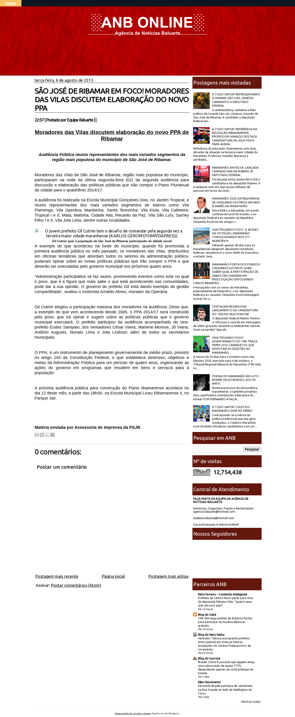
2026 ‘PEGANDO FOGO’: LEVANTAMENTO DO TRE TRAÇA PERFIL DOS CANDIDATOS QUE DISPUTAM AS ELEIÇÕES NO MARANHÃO (234, 345)
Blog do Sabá (207, 614)
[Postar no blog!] (42, 434)
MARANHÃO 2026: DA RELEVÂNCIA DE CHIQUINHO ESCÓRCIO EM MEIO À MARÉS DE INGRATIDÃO (236, 202)
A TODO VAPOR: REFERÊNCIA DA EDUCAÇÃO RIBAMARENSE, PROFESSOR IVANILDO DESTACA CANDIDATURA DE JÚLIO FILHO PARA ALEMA (234, 136)
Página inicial (113, 576)
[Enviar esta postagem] (97, 120)
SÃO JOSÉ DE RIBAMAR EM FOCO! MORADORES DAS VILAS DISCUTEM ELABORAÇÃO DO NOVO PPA (112, 99)
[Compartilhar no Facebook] (52, 434)
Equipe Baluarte (80, 120)
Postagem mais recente (56, 576)
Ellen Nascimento (209, 682)
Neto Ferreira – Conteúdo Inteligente (222, 594)
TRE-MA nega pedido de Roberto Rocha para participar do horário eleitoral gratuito (225, 622)
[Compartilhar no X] (47, 434)
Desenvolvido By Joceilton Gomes (133, 713)
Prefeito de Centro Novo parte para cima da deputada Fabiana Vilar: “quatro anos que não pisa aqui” (225, 601)
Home (10, 3)
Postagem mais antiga (168, 576)
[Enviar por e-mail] (36, 434)
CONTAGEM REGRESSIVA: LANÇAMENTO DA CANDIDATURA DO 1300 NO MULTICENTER (235, 310)
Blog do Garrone (209, 658)
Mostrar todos (251, 701)
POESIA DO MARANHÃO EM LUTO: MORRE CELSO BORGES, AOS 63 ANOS (235, 379)
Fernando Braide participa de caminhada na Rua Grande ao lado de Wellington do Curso (225, 689)
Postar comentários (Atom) (76, 585)
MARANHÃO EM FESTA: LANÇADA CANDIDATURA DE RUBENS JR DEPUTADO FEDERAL (235, 171)
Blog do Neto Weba (211, 634)
